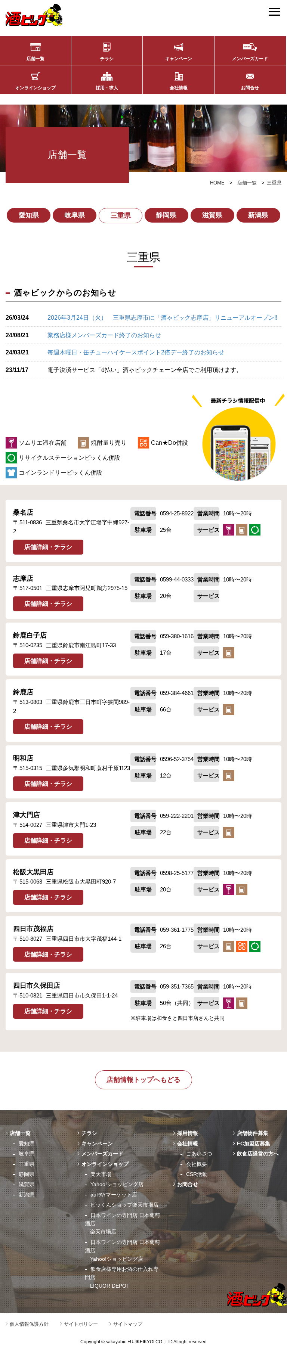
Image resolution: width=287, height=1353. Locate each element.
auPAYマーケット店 (113, 1195)
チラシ (107, 58)
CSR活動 (196, 1174)
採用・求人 (107, 87)
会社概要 (196, 1164)
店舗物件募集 (252, 1133)
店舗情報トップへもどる (143, 1079)
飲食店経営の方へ (258, 1154)
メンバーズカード (250, 58)
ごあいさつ (199, 1154)
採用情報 (187, 1133)
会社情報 (179, 87)
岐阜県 (75, 215)
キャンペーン (178, 58)
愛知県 (29, 215)
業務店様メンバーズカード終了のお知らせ (104, 335)
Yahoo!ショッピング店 (117, 1184)
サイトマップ (127, 1324)
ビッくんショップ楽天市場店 (124, 1205)
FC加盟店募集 (253, 1143)
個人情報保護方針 (29, 1324)
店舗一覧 (35, 58)
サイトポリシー (81, 1324)
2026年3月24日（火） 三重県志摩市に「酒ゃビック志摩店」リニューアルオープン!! (162, 317)
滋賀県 (212, 215)
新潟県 (258, 215)
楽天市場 (100, 1174)
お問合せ (250, 87)
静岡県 (166, 215)
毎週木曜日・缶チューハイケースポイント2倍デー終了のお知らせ (135, 352)
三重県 (121, 215)
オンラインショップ (35, 87)
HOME (217, 183)
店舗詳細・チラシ (48, 547)
